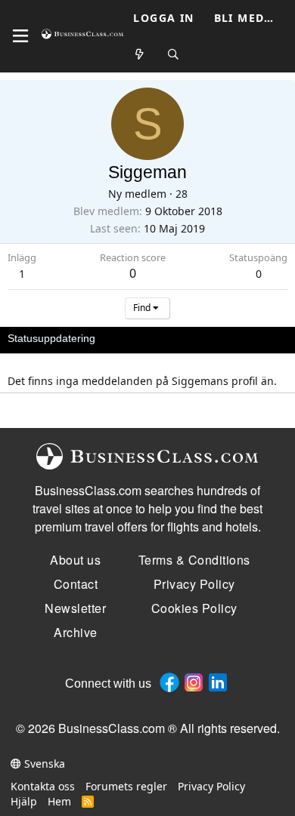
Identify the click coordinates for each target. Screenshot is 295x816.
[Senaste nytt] (140, 54)
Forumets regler (126, 786)
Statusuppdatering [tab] (51, 338)
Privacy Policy (211, 786)
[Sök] (173, 54)
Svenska (43, 763)
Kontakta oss (43, 786)
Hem (59, 801)
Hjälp (24, 801)
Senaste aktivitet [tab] (149, 338)
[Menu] (20, 36)
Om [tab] (257, 338)
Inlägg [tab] (219, 338)
